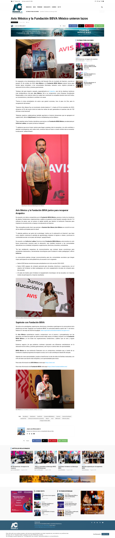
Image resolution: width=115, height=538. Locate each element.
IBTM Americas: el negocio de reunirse (86, 59)
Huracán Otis (23, 418)
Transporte (14, 22)
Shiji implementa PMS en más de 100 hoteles (71, 496)
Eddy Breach (32, 416)
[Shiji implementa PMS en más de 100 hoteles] (60, 497)
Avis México (25, 416)
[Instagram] (97, 1)
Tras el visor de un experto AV (48, 496)
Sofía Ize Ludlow (65, 418)
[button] (102, 7)
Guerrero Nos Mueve (66, 416)
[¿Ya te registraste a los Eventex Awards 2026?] (60, 505)
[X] (101, 1)
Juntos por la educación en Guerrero (36, 418)
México (47, 418)
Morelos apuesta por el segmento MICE (49, 11)
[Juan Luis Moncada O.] (12, 26)
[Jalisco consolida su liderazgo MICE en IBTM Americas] (79, 66)
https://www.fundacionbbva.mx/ (57, 366)
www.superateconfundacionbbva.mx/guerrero (54, 330)
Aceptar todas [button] (105, 534)
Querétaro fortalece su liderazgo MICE (90, 74)
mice (52, 418)
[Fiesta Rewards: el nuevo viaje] (37, 513)
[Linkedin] (99, 1)
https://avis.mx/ (50, 362)
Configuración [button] (97, 534)
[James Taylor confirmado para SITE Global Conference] (60, 513)
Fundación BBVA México (49, 416)
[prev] (101, 12)
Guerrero (58, 416)
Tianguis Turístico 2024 (45, 420)
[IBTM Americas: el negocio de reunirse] (87, 49)
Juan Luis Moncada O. (20, 25)
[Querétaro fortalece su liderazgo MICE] (79, 75)
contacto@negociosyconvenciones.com (45, 527)
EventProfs (39, 416)
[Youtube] (103, 1)
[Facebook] (95, 1)
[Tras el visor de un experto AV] (37, 497)
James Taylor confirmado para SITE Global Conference (71, 513)
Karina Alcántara (61, 469)
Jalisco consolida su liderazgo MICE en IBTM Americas (90, 67)
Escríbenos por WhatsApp (42, 525)
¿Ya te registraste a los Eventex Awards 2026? (71, 504)
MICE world (58, 418)
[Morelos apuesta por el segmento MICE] (79, 84)
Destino (85, 63)
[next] (103, 12)
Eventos (77, 57)
